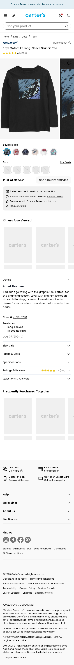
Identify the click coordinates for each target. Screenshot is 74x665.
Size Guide (65, 162)
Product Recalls (46, 588)
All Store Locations (13, 553)
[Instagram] (6, 540)
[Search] (66, 26)
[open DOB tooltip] (69, 42)
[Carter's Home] (37, 15)
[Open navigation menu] (5, 15)
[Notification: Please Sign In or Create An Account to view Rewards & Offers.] (61, 15)
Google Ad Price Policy (15, 578)
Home (6, 36)
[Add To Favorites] (69, 63)
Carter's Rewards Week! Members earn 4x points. (37, 4)
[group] (29, 98)
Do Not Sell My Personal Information (46, 583)
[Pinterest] (28, 540)
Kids (15, 36)
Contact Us (60, 548)
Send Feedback (42, 548)
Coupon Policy (27, 588)
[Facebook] (20, 540)
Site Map (27, 592)
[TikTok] (13, 540)
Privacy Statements (13, 583)
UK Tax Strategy (11, 592)
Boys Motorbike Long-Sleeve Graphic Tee (30, 48)
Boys (24, 36)
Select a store (18, 191)
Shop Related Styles (53, 180)
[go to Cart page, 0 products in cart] (69, 15)
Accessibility (10, 588)
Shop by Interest (43, 592)
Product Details (18, 205)
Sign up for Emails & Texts (17, 548)
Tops (34, 36)
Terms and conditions (42, 578)
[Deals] (13, 15)
